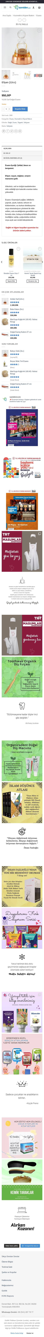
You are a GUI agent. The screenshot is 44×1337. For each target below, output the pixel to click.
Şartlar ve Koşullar (9, 1272)
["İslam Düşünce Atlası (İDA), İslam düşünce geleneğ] (22, 802)
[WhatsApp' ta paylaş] (4, 131)
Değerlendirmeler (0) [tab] (12, 158)
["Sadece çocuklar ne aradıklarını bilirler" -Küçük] (22, 1096)
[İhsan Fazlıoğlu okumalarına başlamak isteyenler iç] (22, 886)
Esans (38, 16)
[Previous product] (24, 20)
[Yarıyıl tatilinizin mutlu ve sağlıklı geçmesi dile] (22, 1012)
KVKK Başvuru (8, 1296)
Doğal (10, 122)
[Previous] (5, 48)
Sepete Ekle (20, 109)
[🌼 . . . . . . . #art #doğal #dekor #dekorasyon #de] (22, 760)
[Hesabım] (33, 7)
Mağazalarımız (7, 1285)
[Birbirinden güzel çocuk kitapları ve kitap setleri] (22, 1137)
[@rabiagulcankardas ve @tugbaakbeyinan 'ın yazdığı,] (22, 928)
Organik (20, 122)
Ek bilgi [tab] (6, 153)
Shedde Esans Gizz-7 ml (11, 274)
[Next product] (19, 20)
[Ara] (10, 7)
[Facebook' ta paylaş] (8, 131)
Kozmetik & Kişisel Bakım (23, 16)
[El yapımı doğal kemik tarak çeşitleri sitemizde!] (22, 1179)
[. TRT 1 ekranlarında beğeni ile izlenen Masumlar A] (22, 551)
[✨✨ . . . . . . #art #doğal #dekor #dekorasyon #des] (22, 719)
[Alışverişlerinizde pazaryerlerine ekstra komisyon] (22, 1221)
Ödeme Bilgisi (7, 1262)
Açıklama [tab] (7, 148)
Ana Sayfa (7, 16)
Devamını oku (32, 281)
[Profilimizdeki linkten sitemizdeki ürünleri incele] (22, 677)
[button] (4, 7)
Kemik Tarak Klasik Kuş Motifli (32, 274)
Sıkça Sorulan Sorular (10, 1256)
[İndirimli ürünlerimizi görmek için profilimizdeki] (22, 1054)
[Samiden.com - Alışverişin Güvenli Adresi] (22, 7)
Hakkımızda (6, 1280)
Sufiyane (5, 91)
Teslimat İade (7, 1267)
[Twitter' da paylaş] (12, 131)
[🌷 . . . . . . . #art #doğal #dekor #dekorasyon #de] (22, 844)
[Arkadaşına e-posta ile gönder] (16, 131)
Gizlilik (4, 1291)
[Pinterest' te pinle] (20, 131)
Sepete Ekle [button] (11, 281)
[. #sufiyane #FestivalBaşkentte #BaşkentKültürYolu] (22, 425)
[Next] (39, 48)
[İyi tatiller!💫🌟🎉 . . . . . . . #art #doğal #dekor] (22, 970)
